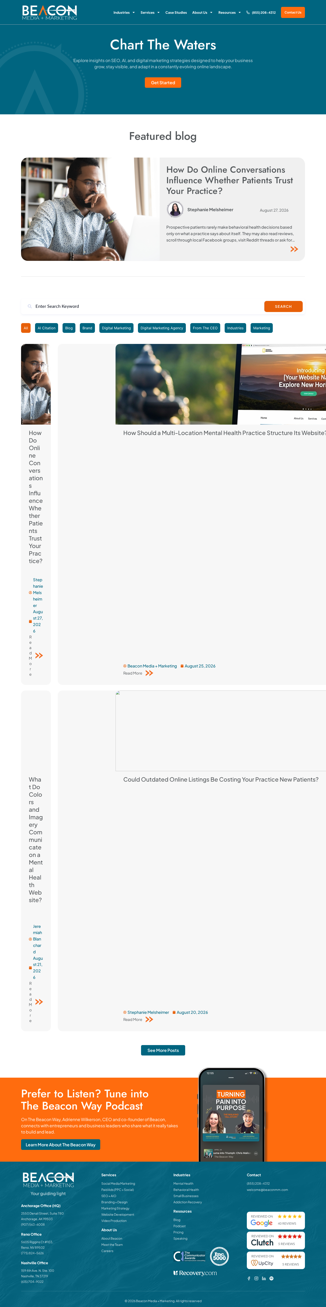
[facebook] (249, 1278)
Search (283, 306)
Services (148, 12)
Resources (227, 12)
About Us (199, 12)
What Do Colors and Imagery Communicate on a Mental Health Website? (36, 839)
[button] (163, 1050)
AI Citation (46, 328)
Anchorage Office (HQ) (41, 1206)
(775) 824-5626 (32, 1253)
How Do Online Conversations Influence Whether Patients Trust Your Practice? (229, 180)
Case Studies (176, 12)
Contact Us (293, 12)
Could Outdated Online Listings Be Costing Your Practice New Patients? (221, 779)
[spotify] (271, 1278)
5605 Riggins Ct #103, (37, 1242)
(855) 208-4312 (264, 12)
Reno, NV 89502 (33, 1247)
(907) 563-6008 (33, 1224)
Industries (122, 12)
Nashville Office (34, 1263)
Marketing (261, 328)
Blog (69, 328)
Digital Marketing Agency (162, 328)
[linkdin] (264, 1278)
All (26, 328)
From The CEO (205, 328)
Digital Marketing (116, 328)
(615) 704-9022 (32, 1282)
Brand (87, 328)
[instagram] (256, 1278)
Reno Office (31, 1234)
